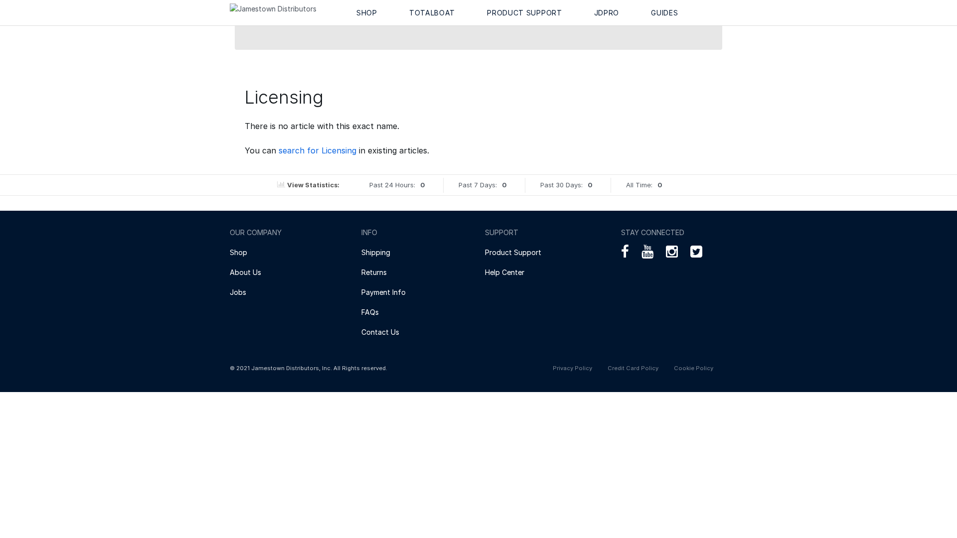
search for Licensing (317, 150)
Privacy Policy (572, 368)
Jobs (238, 292)
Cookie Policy (693, 368)
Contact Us (380, 332)
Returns (374, 272)
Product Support (524, 12)
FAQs (370, 312)
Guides (664, 12)
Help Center (504, 272)
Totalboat (432, 12)
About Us (245, 272)
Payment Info (383, 292)
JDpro (607, 12)
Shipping (375, 252)
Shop (366, 12)
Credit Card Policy (633, 368)
